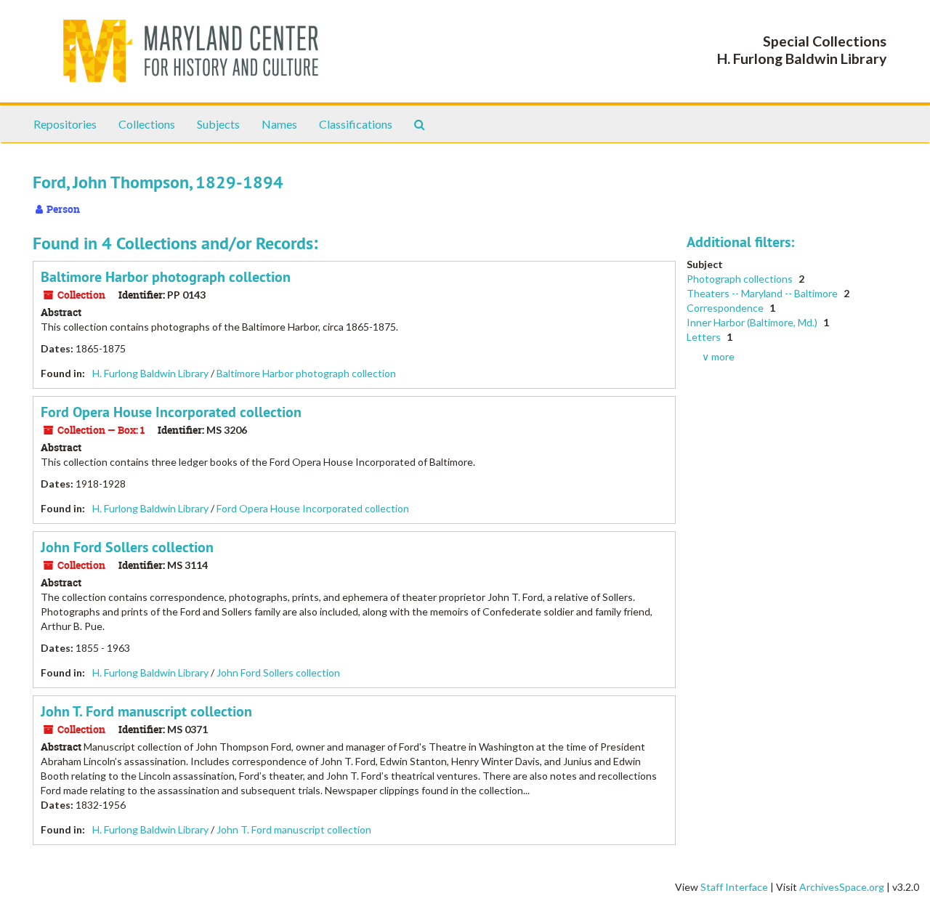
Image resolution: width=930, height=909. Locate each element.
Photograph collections (741, 278)
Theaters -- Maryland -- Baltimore (763, 293)
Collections (146, 124)
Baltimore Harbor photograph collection (166, 276)
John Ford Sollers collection (127, 547)
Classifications (355, 124)
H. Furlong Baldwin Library (150, 373)
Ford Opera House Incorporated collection (171, 412)
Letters (705, 337)
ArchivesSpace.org (841, 887)
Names (279, 124)
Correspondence (726, 308)
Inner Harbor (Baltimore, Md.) (753, 322)
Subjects (218, 124)
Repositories (65, 124)
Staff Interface (734, 887)
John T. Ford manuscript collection (146, 711)
